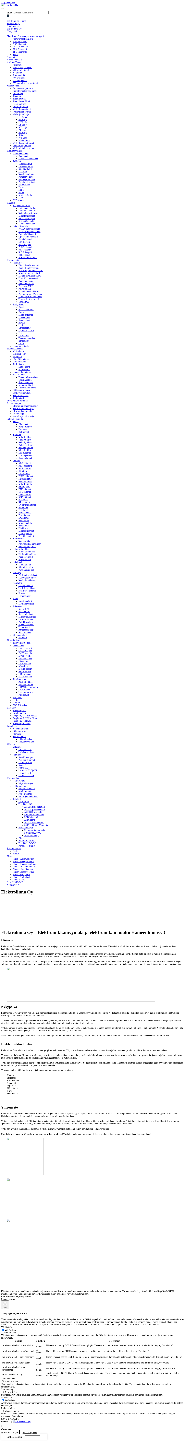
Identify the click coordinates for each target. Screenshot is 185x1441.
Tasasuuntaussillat (26, 338)
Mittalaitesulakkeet (27, 617)
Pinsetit (21, 187)
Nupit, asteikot (25, 601)
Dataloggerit (24, 367)
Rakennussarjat (14, 403)
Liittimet (16, 460)
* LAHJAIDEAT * (16, 882)
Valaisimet (17, 747)
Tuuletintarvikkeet (26, 588)
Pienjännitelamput (26, 760)
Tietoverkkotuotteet (21, 643)
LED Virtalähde (31, 817)
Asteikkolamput (25, 757)
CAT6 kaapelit (25, 653)
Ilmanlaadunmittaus (21, 372)
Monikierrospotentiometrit (30, 296)
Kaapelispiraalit (25, 557)
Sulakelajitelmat (25, 614)
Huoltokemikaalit (20, 153)
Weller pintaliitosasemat (23, 148)
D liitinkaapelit (25, 669)
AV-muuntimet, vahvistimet (25, 83)
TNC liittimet (24, 492)
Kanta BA (23, 767)
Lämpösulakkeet (26, 619)
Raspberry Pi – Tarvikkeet (25, 715)
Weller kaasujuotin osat (23, 143)
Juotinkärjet (18, 93)
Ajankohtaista (13, 26)
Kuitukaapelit (24, 671)
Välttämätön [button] (6, 1327)
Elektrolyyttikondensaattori (30, 270)
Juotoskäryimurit (20, 106)
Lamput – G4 (24, 773)
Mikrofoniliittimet (26, 484)
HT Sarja (22, 122)
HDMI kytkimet (25, 684)
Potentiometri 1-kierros (28, 291)
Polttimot (17, 754)
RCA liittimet (24, 468)
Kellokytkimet (25, 794)
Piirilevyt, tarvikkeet (27, 575)
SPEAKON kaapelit (27, 257)
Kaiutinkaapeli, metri (28, 213)
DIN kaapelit (24, 242)
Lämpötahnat (24, 596)
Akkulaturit (29, 820)
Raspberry (11, 708)
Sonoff (16, 853)
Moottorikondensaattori (29, 273)
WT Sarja (22, 138)
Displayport (23, 661)
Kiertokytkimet (25, 450)
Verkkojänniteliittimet (28, 796)
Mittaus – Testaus (15, 348)
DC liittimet (23, 518)
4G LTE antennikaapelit (29, 231)
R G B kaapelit (25, 252)
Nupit (15, 598)
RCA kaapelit (24, 244)
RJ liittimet (23, 471)
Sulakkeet (17, 606)
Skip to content (8, 2)
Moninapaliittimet (26, 523)
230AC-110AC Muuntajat (36, 825)
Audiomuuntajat (31, 835)
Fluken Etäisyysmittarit (23, 861)
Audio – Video (14, 62)
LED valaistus (25, 749)
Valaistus (11, 744)
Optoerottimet (24, 328)
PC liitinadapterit (26, 536)
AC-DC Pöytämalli (33, 812)
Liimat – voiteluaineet (28, 158)
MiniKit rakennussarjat (23, 408)
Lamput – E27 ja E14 (28, 770)
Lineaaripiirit (24, 317)
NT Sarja (22, 127)
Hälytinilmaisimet (26, 739)
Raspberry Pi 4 (19, 713)
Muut (15, 54)
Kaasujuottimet (19, 104)
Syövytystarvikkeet (27, 577)
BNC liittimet (24, 489)
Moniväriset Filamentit (23, 39)
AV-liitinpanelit (20, 80)
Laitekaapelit (18, 645)
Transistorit (23, 335)
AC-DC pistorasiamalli (34, 809)
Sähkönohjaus (19, 786)
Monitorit (17, 734)
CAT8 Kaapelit (25, 648)
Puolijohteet (18, 304)
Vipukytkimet (24, 439)
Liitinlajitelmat (25, 533)
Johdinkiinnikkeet (26, 551)
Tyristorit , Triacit (26, 330)
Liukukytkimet (25, 455)
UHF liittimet (24, 494)
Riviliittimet (23, 520)
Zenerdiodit (23, 341)
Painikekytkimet (25, 447)
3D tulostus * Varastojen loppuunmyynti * (26, 36)
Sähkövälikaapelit (26, 788)
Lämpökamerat (19, 361)
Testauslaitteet (19, 374)
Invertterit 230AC (26, 840)
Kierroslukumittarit (27, 387)
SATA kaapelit (25, 676)
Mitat (20, 197)
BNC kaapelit (24, 255)
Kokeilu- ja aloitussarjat (23, 416)
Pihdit (21, 192)
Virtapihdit (17, 356)
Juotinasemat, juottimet (23, 88)
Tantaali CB (23, 302)
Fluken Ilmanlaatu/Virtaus (24, 864)
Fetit (20, 333)
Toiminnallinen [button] (8, 1378)
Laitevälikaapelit (20, 226)
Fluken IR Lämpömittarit (24, 866)
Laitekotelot (18, 562)
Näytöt (21, 322)
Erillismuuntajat (25, 827)
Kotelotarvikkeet (26, 570)
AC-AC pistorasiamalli (34, 807)
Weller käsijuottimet (22, 145)
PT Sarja (22, 130)
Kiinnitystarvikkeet (21, 549)
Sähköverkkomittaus (22, 393)
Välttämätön (10, 1330)
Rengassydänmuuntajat (34, 830)
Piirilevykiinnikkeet (27, 554)
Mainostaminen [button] (8, 1408)
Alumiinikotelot (25, 567)
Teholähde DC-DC (27, 843)
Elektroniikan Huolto (16, 21)
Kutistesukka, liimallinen (29, 544)
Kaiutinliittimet (25, 481)
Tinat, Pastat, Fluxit (21, 101)
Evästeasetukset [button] (8, 1296)
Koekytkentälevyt (26, 580)
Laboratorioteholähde (34, 814)
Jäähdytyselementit (27, 590)
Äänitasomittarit (25, 382)
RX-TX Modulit (26, 309)
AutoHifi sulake (25, 622)
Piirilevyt (17, 572)
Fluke (9, 856)
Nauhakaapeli (24, 512)
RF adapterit (24, 502)
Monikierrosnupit (26, 603)
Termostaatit (24, 627)
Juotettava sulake (26, 624)
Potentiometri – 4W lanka (30, 294)
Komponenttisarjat (21, 346)
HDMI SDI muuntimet (28, 687)
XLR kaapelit (24, 249)
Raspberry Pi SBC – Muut (25, 718)
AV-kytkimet (18, 78)
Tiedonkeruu (18, 364)
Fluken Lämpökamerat (23, 869)
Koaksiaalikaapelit (26, 218)
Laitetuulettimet (25, 585)
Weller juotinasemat (22, 111)
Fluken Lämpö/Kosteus (23, 872)
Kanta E (22, 765)
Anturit (21, 312)
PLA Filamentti (20, 49)
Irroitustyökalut (25, 195)
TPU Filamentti (20, 52)
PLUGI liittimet (25, 476)
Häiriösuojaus (19, 781)
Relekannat (23, 432)
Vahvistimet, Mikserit (22, 67)
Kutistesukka (24, 541)
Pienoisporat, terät (26, 179)
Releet (15, 421)
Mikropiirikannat (26, 531)
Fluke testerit (18, 879)
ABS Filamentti (20, 41)
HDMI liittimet (25, 479)
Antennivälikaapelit (27, 234)
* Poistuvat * (13, 885)
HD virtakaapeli (25, 674)
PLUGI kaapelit (25, 247)
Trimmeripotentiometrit (28, 299)
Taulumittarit (18, 398)
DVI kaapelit (24, 656)
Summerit (22, 637)
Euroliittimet (24, 515)
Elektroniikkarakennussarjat (25, 406)
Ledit (20, 325)
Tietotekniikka (13, 640)
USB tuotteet (24, 689)
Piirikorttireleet (25, 426)
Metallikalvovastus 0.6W (29, 275)
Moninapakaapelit (26, 223)
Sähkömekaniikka (15, 419)
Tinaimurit (17, 96)
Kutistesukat (18, 538)
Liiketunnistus (19, 731)
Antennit (11, 57)
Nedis (15, 851)
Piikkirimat (23, 528)
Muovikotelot (24, 564)
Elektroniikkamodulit (22, 411)
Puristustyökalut (25, 177)
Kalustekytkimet (25, 445)
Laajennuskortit (25, 692)
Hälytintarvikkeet (26, 741)
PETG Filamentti (20, 46)
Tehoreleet (23, 429)
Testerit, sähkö (25, 380)
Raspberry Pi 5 (19, 710)
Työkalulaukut (25, 164)
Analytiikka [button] (6, 1397)
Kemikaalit (23, 156)
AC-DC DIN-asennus (34, 822)
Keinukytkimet (25, 442)
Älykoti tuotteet (14, 848)
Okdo (15, 700)
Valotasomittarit (25, 385)
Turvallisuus (12, 726)
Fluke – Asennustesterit (23, 859)
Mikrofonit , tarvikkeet (23, 70)
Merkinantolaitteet (21, 635)
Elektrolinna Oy (14, 28)
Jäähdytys (17, 583)
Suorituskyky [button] (7, 1389)
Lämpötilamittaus (20, 359)
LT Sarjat (22, 125)
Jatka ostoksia (14, 1436)
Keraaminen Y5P (26, 283)
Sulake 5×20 (24, 609)
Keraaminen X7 (25, 281)
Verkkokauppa (13, 23)
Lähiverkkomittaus (21, 390)
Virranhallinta (13, 778)
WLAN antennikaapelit (29, 229)
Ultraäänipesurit (25, 166)
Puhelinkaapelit (25, 239)
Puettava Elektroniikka (17, 400)
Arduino (16, 702)
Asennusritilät (19, 75)
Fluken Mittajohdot (21, 874)
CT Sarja (22, 117)
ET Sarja (22, 119)
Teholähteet (18, 799)
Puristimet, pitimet (26, 182)
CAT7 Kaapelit (25, 650)
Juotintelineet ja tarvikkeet (24, 91)
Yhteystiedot (12, 31)
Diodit (21, 343)
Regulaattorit (24, 320)
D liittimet (23, 510)
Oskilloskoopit (19, 354)
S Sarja (21, 135)
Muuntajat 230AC (32, 833)
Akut (20, 838)
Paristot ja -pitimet (26, 846)
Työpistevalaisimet (26, 752)
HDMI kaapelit (25, 658)
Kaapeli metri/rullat (21, 205)
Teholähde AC (25, 804)
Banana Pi (17, 697)
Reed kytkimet (25, 458)
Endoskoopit (24, 369)
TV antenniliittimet (27, 505)
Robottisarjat (18, 413)
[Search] (8, 15)
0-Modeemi (23, 666)
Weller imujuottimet (22, 109)
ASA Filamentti (20, 44)
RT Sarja (22, 132)
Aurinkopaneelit (14, 59)
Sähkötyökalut (25, 169)
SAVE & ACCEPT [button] (10, 1419)
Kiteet (21, 307)
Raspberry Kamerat (21, 723)
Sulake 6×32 (24, 611)
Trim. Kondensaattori (28, 278)
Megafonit (17, 65)
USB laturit (23, 801)
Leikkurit (22, 171)
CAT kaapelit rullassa (28, 208)
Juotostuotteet (13, 85)
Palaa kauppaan (30, 1432)
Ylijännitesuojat (25, 783)
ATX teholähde (25, 682)
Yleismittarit (18, 351)
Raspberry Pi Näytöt (22, 721)
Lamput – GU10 (26, 775)
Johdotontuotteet (26, 791)
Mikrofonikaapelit (26, 216)
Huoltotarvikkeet (14, 151)
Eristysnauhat (24, 559)
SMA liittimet (24, 497)
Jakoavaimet (24, 184)
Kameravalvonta (20, 728)
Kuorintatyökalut (26, 174)
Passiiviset (17, 262)
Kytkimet (17, 434)
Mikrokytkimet (25, 437)
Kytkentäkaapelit (26, 221)
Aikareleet (23, 424)
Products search (14, 12)
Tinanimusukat (19, 98)
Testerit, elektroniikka (28, 377)
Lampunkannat (25, 762)
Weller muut (24, 140)
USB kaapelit (24, 663)
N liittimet (23, 499)
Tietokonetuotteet (20, 679)
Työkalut (17, 161)
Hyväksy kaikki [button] (23, 1296)
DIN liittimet (24, 473)
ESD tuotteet (18, 200)
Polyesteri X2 (24, 289)
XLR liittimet (24, 463)
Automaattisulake (26, 630)
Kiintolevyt (23, 695)
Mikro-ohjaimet (25, 315)
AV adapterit (24, 486)
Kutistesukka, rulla (27, 546)
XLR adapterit (25, 466)
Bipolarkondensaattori (28, 265)
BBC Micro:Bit (20, 705)
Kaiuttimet (17, 72)
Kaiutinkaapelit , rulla (28, 210)
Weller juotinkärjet (21, 114)
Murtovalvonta (19, 736)
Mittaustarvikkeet (20, 395)
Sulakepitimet (24, 632)
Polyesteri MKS (25, 286)
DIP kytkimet (24, 453)
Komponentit (13, 260)
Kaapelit (11, 203)
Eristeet (21, 593)
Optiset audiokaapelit (28, 236)
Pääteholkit (23, 525)
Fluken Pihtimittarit (21, 877)
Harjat (21, 190)
